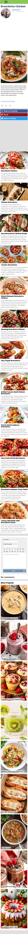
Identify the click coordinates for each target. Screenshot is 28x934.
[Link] (15, 551)
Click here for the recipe (8, 101)
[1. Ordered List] (20, 549)
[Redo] (7, 549)
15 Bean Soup (6, 848)
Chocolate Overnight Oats (10, 886)
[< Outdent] (23, 549)
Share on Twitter (10, 118)
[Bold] (9, 549)
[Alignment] (20, 551)
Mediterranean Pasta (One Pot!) (12, 771)
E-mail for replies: (7, 544)
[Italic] (12, 549)
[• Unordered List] (17, 549)
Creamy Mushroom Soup (10, 618)
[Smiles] (23, 551)
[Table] (12, 551)
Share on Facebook (11, 111)
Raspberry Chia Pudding (9, 659)
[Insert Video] (9, 551)
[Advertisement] (14, 34)
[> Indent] (4, 551)
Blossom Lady (16, 9)
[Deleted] (15, 549)
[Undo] (4, 549)
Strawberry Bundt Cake (9, 927)
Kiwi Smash (5, 738)
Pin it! (6, 115)
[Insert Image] (7, 551)
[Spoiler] (17, 551)
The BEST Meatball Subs (9, 812)
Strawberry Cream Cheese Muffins (13, 699)
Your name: (6, 539)
